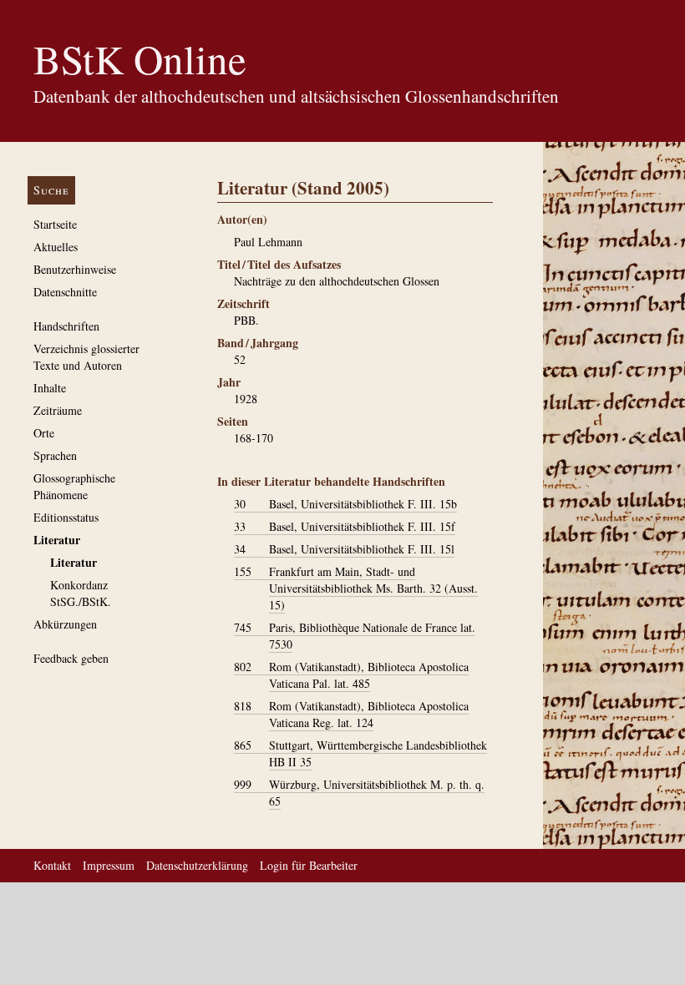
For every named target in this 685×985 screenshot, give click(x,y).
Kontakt (52, 865)
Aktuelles (55, 247)
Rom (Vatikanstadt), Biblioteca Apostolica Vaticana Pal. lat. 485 (351, 675)
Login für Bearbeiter (309, 865)
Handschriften (66, 326)
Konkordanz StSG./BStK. (80, 593)
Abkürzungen (65, 624)
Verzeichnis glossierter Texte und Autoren (86, 357)
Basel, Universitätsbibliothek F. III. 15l (344, 549)
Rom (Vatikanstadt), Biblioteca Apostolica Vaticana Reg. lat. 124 (351, 714)
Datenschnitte (65, 292)
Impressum (108, 865)
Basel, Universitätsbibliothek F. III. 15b (345, 504)
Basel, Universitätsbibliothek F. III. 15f (344, 526)
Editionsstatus (66, 517)
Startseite (55, 224)
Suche (51, 190)
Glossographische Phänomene (74, 486)
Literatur (56, 539)
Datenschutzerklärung (197, 865)
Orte (43, 433)
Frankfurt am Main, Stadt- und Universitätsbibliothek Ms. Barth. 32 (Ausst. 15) (356, 588)
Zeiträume (57, 410)
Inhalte (49, 388)
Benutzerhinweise (74, 269)
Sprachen (55, 455)
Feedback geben (71, 658)
